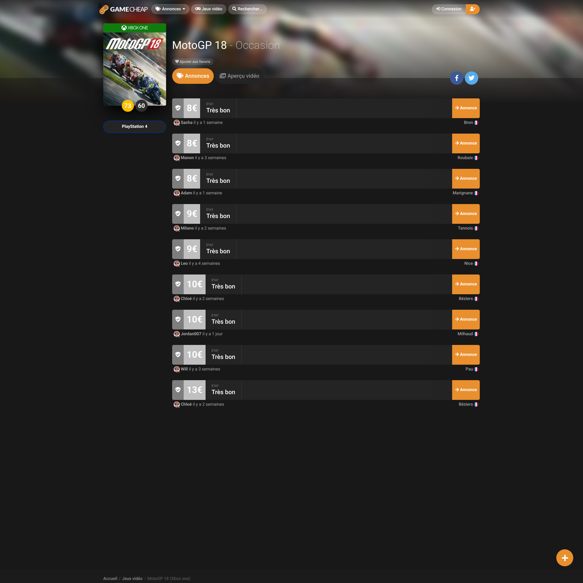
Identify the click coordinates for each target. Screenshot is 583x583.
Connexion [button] (451, 9)
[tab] (193, 76)
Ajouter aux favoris (194, 62)
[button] (247, 9)
